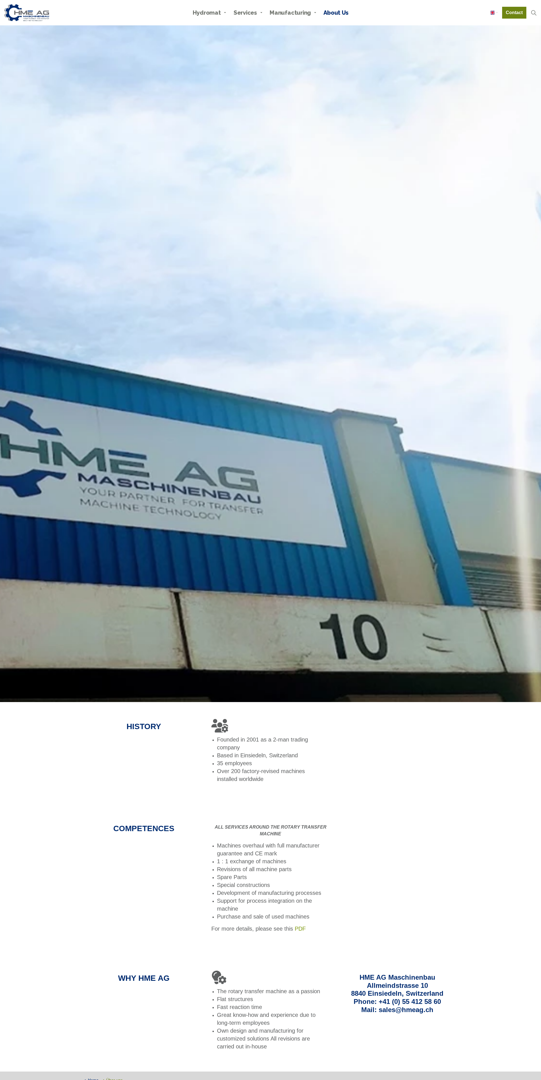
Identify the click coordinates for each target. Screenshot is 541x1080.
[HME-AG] (26, 12)
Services (245, 12)
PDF (300, 929)
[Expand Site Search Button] (534, 13)
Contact (514, 12)
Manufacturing (290, 12)
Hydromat (207, 12)
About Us (335, 12)
